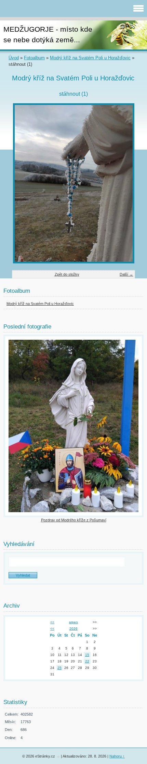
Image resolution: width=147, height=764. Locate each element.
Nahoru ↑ (117, 756)
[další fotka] (124, 183)
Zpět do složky (67, 274)
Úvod (14, 57)
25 (59, 668)
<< (52, 622)
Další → (126, 274)
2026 (73, 628)
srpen (73, 622)
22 (87, 661)
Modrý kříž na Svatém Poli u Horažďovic (90, 57)
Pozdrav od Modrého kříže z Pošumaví (73, 520)
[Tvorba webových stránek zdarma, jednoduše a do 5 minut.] (58, 756)
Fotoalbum (34, 57)
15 (87, 655)
